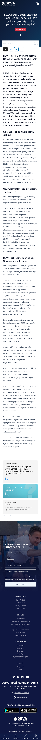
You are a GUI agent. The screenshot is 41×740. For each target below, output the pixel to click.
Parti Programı (20, 603)
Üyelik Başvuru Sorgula (20, 657)
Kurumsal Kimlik (20, 608)
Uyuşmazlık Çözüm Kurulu (20, 630)
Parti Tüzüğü (20, 600)
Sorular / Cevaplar (20, 606)
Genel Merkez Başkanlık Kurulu (20, 621)
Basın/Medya (20, 29)
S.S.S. (20, 670)
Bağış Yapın (20, 654)
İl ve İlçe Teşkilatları (20, 635)
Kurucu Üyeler (20, 632)
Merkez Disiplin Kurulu (20, 627)
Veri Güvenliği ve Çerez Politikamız (20, 731)
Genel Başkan (20, 619)
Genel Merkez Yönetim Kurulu (20, 624)
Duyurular (20, 667)
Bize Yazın (20, 651)
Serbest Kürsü (20, 648)
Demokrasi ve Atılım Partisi (8, 3)
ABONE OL (20, 584)
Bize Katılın (20, 645)
